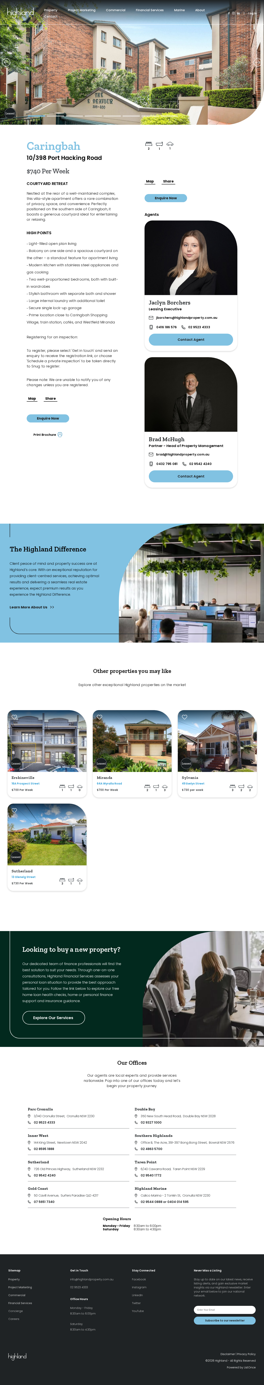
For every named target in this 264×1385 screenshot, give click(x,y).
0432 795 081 (167, 464)
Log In (252, 13)
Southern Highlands (154, 1135)
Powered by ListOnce (241, 1367)
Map (32, 398)
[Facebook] (229, 13)
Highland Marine (151, 1188)
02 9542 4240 (200, 464)
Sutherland (38, 1162)
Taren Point (146, 1162)
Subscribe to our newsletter (225, 1320)
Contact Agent (191, 339)
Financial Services (150, 10)
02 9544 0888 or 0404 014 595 (165, 1202)
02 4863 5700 (151, 1149)
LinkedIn (137, 1295)
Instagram (139, 1287)
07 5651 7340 (44, 1202)
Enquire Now (48, 418)
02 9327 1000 (151, 1122)
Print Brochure (45, 435)
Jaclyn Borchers (169, 302)
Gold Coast (38, 1188)
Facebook (139, 1279)
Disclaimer (228, 1354)
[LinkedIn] (238, 13)
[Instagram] (233, 13)
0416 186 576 (166, 327)
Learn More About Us (29, 607)
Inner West (38, 1135)
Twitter (136, 1303)
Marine (179, 10)
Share (50, 398)
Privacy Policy (246, 1354)
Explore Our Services (53, 1017)
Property (50, 10)
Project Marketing (81, 10)
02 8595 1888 (44, 1149)
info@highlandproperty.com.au (91, 1279)
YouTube (138, 1311)
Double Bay (145, 1109)
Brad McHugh (167, 439)
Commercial (115, 10)
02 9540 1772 (151, 1175)
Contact (50, 16)
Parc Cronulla (40, 1109)
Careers (13, 1319)
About (200, 10)
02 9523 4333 (199, 327)
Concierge (15, 1311)
